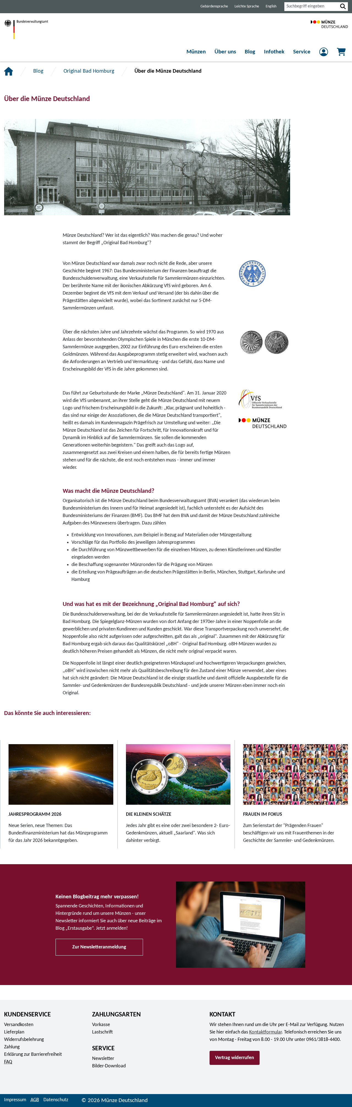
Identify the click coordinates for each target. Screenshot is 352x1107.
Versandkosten (18, 1024)
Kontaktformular (265, 1032)
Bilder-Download (109, 1066)
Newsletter (103, 1058)
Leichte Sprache (247, 6)
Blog (250, 52)
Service (301, 52)
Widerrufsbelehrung (24, 1039)
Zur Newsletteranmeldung (99, 947)
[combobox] (311, 6)
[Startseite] (8, 71)
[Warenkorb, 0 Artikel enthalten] (341, 53)
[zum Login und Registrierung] (323, 53)
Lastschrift (102, 1032)
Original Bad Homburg (89, 71)
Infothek (274, 52)
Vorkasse (101, 1024)
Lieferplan (14, 1032)
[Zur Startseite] (329, 29)
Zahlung (12, 1047)
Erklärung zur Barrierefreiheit (33, 1054)
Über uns (225, 52)
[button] (343, 6)
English (271, 6)
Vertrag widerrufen (234, 1057)
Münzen (196, 52)
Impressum (15, 1100)
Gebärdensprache (214, 6)
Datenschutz (55, 1100)
